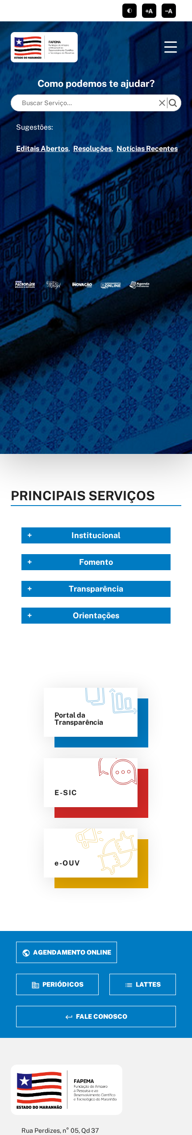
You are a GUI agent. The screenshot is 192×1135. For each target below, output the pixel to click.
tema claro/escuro (129, 11)
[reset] (162, 103)
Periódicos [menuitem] (62, 984)
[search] (172, 103)
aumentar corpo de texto (149, 11)
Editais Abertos (42, 148)
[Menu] (170, 47)
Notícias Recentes (147, 148)
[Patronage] (25, 285)
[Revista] (82, 285)
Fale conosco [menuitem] (101, 1016)
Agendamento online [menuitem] (71, 952)
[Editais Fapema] (110, 285)
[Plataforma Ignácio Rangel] (53, 285)
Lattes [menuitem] (147, 984)
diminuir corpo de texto (169, 11)
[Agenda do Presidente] (139, 285)
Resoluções (92, 148)
